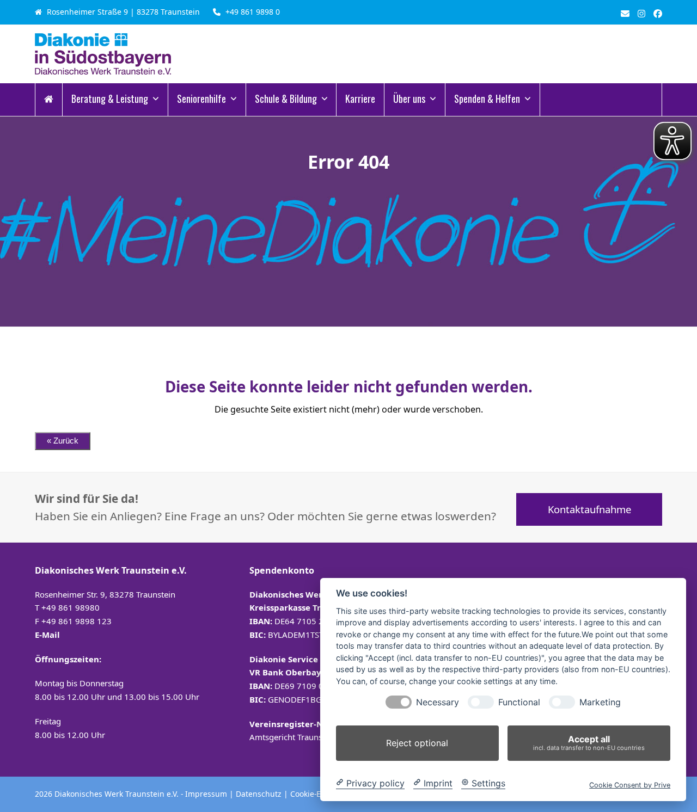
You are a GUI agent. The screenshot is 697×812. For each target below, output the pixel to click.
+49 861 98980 (70, 607)
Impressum (206, 794)
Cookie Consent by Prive (629, 784)
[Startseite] (48, 99)
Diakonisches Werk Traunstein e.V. (117, 794)
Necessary (437, 702)
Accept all (589, 743)
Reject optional (417, 742)
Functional (519, 702)
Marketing (600, 702)
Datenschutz (259, 794)
